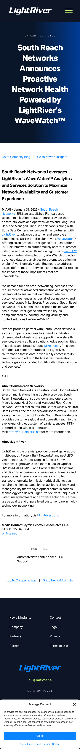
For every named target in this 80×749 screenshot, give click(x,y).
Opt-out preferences (30, 744)
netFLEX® (70, 251)
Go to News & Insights (52, 157)
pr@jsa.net (9, 533)
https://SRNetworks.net (25, 432)
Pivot (48, 691)
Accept (40, 735)
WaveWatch (65, 239)
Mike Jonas (52, 346)
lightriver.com (48, 515)
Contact (56, 744)
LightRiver (9, 234)
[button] (74, 704)
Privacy (46, 744)
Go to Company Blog (16, 157)
